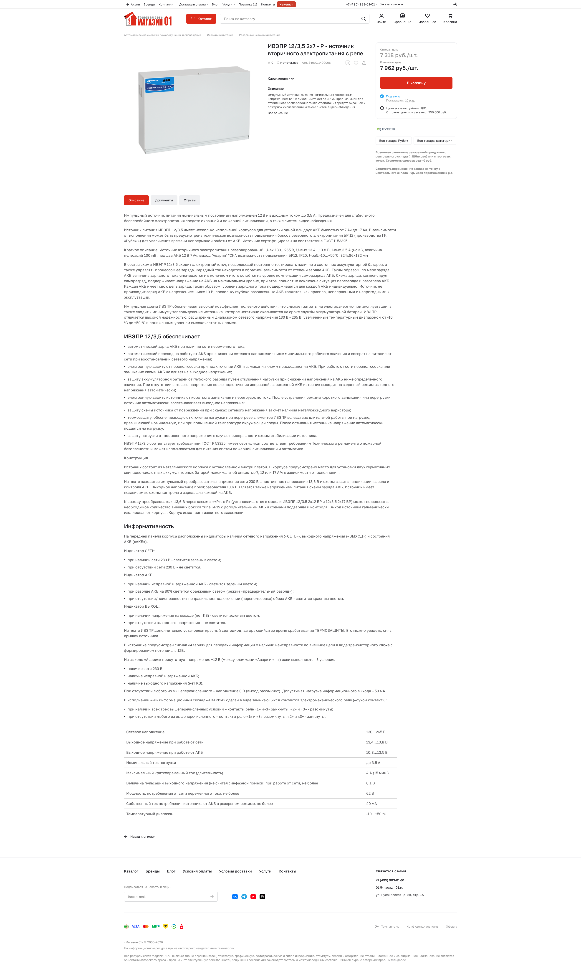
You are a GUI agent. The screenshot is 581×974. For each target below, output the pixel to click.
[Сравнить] (348, 63)
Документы (164, 200)
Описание (136, 200)
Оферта (451, 926)
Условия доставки (235, 871)
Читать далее (396, 960)
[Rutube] (262, 896)
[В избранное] (356, 63)
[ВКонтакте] (235, 896)
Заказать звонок (391, 4)
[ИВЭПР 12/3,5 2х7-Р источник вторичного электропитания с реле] (191, 109)
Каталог (131, 871)
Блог (171, 871)
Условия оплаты (197, 871)
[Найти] (363, 18)
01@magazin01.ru (389, 887)
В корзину (416, 83)
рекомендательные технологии (211, 948)
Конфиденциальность (423, 926)
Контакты (287, 871)
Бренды (153, 871)
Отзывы (190, 200)
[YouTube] (253, 896)
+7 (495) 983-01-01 (360, 4)
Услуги (265, 871)
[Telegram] (244, 896)
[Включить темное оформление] (455, 4)
